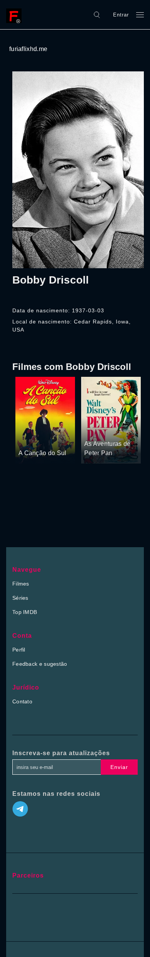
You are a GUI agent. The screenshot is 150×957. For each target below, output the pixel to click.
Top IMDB (24, 612)
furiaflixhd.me (28, 49)
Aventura (30, 438)
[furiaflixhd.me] (15, 14)
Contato (22, 701)
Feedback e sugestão (39, 664)
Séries (20, 598)
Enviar (119, 767)
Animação (55, 438)
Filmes (20, 584)
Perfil (18, 650)
